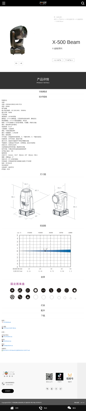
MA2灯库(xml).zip (7, 341)
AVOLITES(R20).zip (7, 336)
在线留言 (7, 391)
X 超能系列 (79, 19)
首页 (55, 19)
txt (83, 402)
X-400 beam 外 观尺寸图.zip (9, 328)
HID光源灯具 (70, 19)
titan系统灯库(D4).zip (8, 345)
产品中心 (61, 19)
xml (81, 402)
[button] (16, 63)
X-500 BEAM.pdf (7, 322)
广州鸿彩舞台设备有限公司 (18, 402)
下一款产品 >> (69, 60)
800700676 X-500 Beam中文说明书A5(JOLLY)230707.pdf (16, 350)
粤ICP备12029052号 (36, 402)
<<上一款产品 (57, 60)
